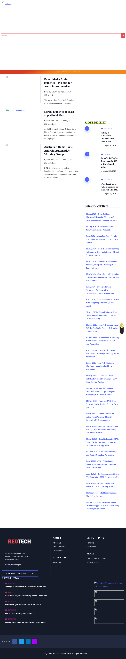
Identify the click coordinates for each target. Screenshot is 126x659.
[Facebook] (14, 641)
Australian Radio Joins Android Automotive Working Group (58, 150)
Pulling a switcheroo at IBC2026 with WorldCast (107, 137)
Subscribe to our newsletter (20, 574)
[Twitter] (21, 641)
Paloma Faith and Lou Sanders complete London (25, 622)
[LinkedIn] (28, 641)
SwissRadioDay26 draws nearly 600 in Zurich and (26, 596)
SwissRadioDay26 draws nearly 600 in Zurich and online (109, 162)
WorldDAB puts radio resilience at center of (23, 604)
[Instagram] (34, 641)
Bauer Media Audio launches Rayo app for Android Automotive (58, 83)
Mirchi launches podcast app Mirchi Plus (59, 113)
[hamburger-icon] (121, 4)
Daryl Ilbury (52, 92)
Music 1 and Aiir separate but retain (20, 613)
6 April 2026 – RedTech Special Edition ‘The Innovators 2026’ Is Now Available (102, 475)
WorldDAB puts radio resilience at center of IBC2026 (109, 187)
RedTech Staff (52, 121)
